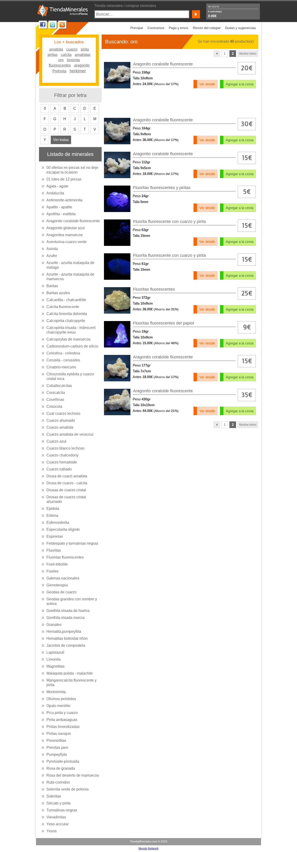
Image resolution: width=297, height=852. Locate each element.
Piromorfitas (56, 741)
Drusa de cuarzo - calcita (66, 483)
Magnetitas (55, 666)
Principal (136, 28)
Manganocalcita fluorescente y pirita (71, 682)
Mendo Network (148, 848)
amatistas (82, 54)
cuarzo (71, 49)
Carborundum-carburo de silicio (72, 346)
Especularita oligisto (63, 529)
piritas (53, 54)
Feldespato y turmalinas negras (72, 543)
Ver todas (61, 140)
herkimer (78, 70)
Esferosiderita (57, 522)
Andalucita (55, 193)
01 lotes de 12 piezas (63, 179)
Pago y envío (178, 28)
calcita (66, 54)
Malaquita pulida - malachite (69, 673)
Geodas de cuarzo (61, 592)
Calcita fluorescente (62, 307)
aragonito (82, 65)
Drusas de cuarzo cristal (66, 490)
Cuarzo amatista (59, 427)
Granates (53, 625)
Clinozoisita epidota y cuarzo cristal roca (70, 376)
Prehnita (59, 70)
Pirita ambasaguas (61, 720)
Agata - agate (57, 186)
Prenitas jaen (57, 747)
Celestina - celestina (63, 353)
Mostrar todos (247, 53)
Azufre (51, 256)
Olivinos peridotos (61, 699)
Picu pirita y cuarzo (62, 713)
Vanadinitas (56, 817)
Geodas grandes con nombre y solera (71, 601)
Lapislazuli (55, 652)
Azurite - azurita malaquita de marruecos (70, 276)
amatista (56, 49)
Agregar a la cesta (239, 84)
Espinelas (54, 536)
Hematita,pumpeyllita (63, 631)
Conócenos (156, 28)
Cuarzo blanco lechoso (65, 448)
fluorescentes (60, 65)
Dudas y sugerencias (240, 28)
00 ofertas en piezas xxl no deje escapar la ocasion (72, 170)
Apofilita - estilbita (61, 214)
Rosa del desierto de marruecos (72, 775)
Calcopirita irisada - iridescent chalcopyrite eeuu (70, 330)
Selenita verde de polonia (67, 789)
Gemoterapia (57, 585)
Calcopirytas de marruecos (68, 339)
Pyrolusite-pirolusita (62, 761)
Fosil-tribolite (57, 564)
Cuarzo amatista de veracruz (70, 434)
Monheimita (56, 692)
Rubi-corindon (58, 782)
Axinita (52, 249)
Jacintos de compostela (65, 645)
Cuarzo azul (56, 441)
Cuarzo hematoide (61, 462)
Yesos (51, 831)
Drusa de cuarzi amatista (66, 476)
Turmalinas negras (61, 810)
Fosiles (52, 571)
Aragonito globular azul (65, 228)
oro (61, 59)
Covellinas (55, 400)
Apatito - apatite (59, 207)
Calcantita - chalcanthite (66, 300)
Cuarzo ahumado (60, 420)
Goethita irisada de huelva (68, 611)
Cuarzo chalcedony (62, 455)
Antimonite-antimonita (64, 200)
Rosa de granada (60, 768)
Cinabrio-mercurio (61, 367)
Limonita (53, 659)
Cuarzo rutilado (59, 469)
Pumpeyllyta (56, 754)
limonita (73, 59)
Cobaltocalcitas (59, 386)
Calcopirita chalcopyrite (65, 321)
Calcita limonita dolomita (66, 314)
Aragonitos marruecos (64, 235)
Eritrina (52, 516)
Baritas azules (58, 293)
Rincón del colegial (206, 28)
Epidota (52, 509)
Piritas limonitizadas (63, 727)
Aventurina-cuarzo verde (66, 242)
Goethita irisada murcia (65, 618)
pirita (85, 49)
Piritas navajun (58, 734)
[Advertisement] (180, 103)
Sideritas (53, 796)
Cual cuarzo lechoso (63, 413)
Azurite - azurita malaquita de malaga (70, 265)
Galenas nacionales (62, 578)
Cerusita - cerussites (63, 360)
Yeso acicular (57, 824)
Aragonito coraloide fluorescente (73, 221)
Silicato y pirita (58, 803)
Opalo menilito (58, 706)
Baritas (52, 286)
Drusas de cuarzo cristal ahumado (66, 499)
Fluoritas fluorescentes (65, 557)
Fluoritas (53, 550)
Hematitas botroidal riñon (67, 638)
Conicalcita (55, 393)
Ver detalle (207, 84)
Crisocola (54, 406)
